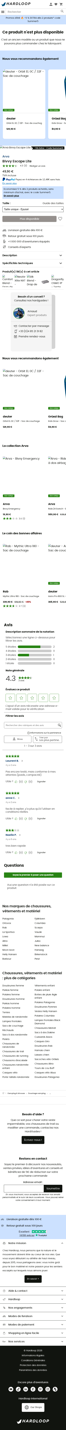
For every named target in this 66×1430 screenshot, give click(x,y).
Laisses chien (42, 1055)
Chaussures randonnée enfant (15, 1066)
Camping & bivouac (16, 1093)
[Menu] (3, 12)
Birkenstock (41, 954)
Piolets (5, 1039)
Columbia (40, 923)
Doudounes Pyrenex (46, 1007)
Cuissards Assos (43, 1037)
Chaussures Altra (44, 1064)
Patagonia (8, 919)
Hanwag (39, 950)
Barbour (6, 959)
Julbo (38, 941)
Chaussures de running (15, 1056)
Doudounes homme (13, 999)
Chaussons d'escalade (14, 1060)
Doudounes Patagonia (47, 1077)
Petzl (37, 959)
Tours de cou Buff (44, 1068)
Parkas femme (10, 990)
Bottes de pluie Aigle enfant (46, 996)
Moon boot (8, 950)
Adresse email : (33, 1182)
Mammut (40, 937)
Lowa (5, 937)
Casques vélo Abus (45, 1073)
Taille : (6, 203)
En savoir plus (11, 196)
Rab (4, 928)
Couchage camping (36, 1093)
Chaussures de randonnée (10, 1045)
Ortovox (6, 923)
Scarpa (38, 928)
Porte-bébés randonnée (15, 1077)
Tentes (6, 1012)
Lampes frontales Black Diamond (47, 1022)
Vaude (38, 932)
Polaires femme (11, 995)
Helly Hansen (9, 954)
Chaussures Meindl (45, 1028)
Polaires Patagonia (45, 1002)
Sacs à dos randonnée (14, 1035)
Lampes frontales (11, 1021)
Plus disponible (29, 219)
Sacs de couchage (12, 1026)
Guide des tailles (53, 203)
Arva (5, 156)
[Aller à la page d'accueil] (5, 1093)
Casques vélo (9, 1073)
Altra (4, 941)
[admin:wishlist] (60, 219)
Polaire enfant (42, 990)
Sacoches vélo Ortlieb (47, 1059)
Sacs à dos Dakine (45, 1032)
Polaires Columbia (44, 1016)
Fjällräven (40, 919)
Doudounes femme (13, 986)
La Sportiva (8, 932)
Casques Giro (42, 1041)
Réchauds (8, 1030)
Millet (5, 945)
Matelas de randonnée (15, 1017)
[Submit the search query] (62, 12)
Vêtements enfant (45, 986)
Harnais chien (42, 1050)
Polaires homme (11, 1008)
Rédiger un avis (37, 166)
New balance (42, 945)
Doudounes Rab (43, 1046)
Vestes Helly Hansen (46, 1011)
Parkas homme (10, 1003)
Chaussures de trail (13, 1051)
